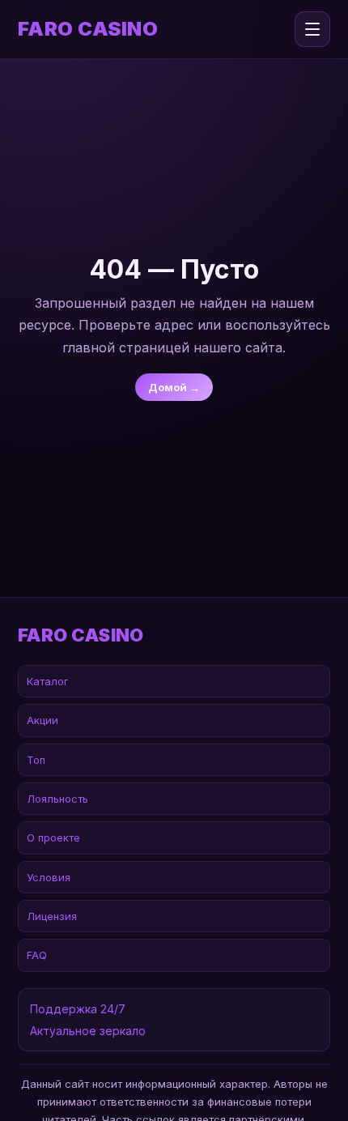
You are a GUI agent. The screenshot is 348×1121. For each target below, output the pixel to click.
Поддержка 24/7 (77, 1009)
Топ (36, 759)
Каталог (48, 681)
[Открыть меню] (312, 29)
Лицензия (52, 916)
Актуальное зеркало (88, 1031)
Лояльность (57, 798)
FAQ (37, 954)
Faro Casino (88, 29)
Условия (48, 877)
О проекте (53, 837)
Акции (42, 720)
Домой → (174, 387)
